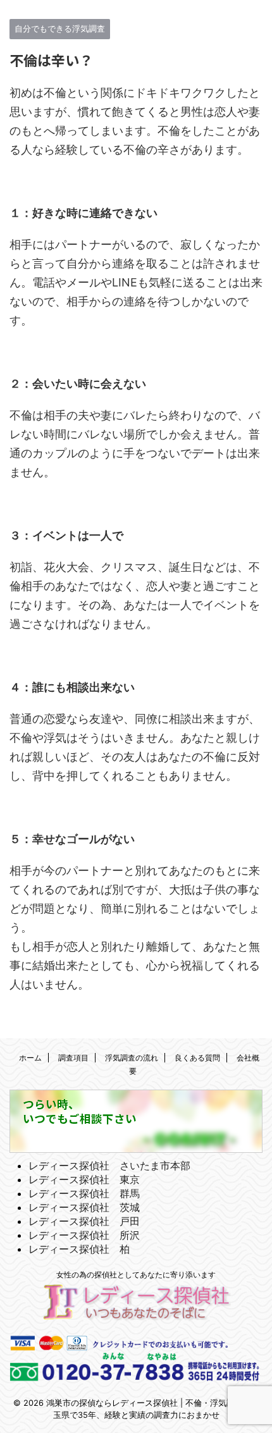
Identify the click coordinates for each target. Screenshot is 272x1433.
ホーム (30, 1057)
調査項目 (73, 1057)
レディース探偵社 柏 (79, 1249)
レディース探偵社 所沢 (84, 1235)
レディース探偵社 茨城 (84, 1207)
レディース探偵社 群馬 (84, 1193)
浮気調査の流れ (131, 1057)
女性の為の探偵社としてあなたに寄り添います (136, 1274)
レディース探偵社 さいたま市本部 (109, 1165)
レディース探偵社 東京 (84, 1179)
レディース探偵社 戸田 (84, 1221)
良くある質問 (197, 1057)
